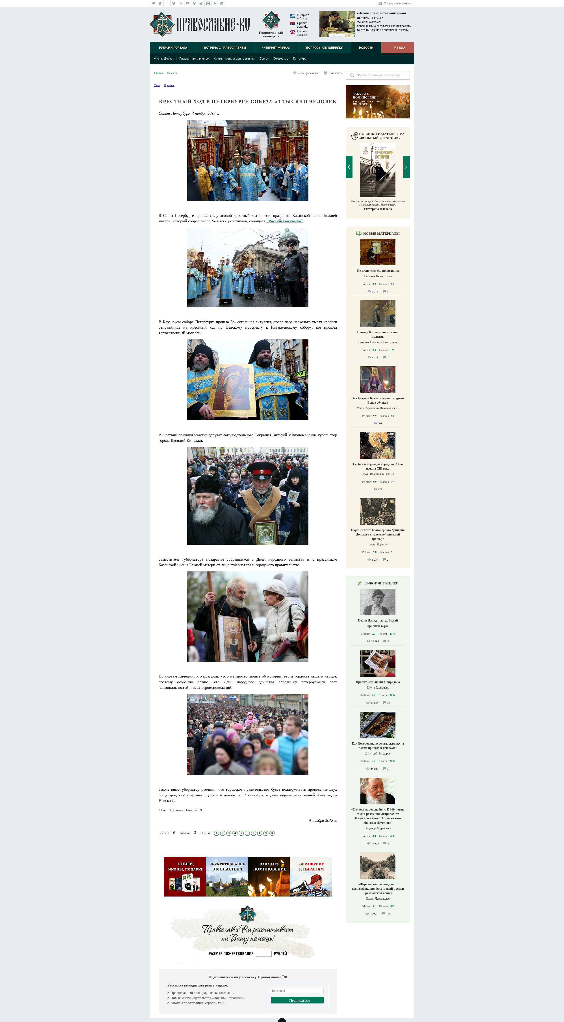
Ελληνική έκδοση (303, 16)
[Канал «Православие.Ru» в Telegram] (201, 3)
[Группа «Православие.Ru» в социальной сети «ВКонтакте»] (153, 3)
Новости (366, 47)
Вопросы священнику (324, 47)
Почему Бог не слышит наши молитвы (378, 334)
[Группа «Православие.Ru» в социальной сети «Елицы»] (194, 3)
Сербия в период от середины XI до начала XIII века (378, 466)
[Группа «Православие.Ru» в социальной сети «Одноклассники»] (160, 3)
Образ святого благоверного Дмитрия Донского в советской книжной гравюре (378, 534)
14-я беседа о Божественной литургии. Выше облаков (378, 400)
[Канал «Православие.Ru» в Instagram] (208, 3)
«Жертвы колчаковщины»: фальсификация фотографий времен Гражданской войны (378, 888)
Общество (281, 58)
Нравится (169, 85)
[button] (333, 36)
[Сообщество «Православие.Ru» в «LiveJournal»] (180, 3)
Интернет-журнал (276, 47)
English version (302, 32)
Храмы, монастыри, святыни (234, 58)
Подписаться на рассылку (398, 3)
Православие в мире (194, 58)
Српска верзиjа (302, 24)
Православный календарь (271, 34)
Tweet (157, 85)
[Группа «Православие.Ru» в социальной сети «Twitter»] (174, 3)
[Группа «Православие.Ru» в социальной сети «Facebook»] (167, 3)
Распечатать (334, 73)
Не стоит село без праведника (378, 270)
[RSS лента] (215, 3)
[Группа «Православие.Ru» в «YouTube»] (187, 3)
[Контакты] (221, 3)
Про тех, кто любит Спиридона (378, 681)
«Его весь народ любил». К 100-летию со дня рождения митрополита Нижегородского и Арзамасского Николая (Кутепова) (377, 816)
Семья (264, 58)
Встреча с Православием (225, 47)
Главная (158, 73)
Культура (299, 58)
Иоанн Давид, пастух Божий (378, 620)
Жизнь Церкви (164, 58)
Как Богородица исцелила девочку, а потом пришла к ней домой (378, 745)
